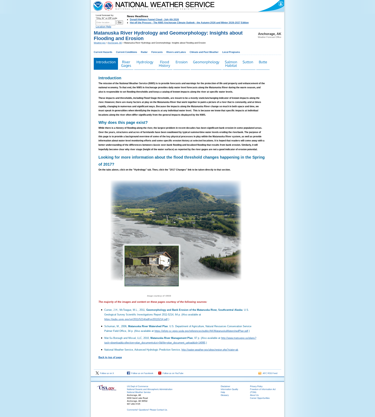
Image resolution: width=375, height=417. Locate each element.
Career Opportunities (260, 397)
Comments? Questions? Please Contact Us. (147, 409)
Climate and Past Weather (204, 52)
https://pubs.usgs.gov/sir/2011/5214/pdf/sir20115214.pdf (136, 319)
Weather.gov (100, 43)
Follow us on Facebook (141, 373)
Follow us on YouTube (172, 373)
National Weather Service (139, 392)
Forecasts (157, 52)
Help (223, 392)
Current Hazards (103, 52)
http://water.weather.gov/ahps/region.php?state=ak (209, 349)
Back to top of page (110, 357)
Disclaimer (225, 386)
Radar (144, 52)
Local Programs (231, 52)
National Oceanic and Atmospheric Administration (149, 389)
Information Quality (229, 389)
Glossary (225, 395)
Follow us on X (106, 373)
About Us (254, 395)
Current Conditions (126, 52)
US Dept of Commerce (137, 386)
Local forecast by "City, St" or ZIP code (106, 17)
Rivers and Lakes (176, 52)
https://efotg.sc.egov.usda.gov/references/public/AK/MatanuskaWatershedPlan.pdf (201, 330)
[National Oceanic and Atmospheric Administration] (97, 6)
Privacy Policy (256, 386)
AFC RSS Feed (269, 373)
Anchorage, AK (115, 43)
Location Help (103, 26)
